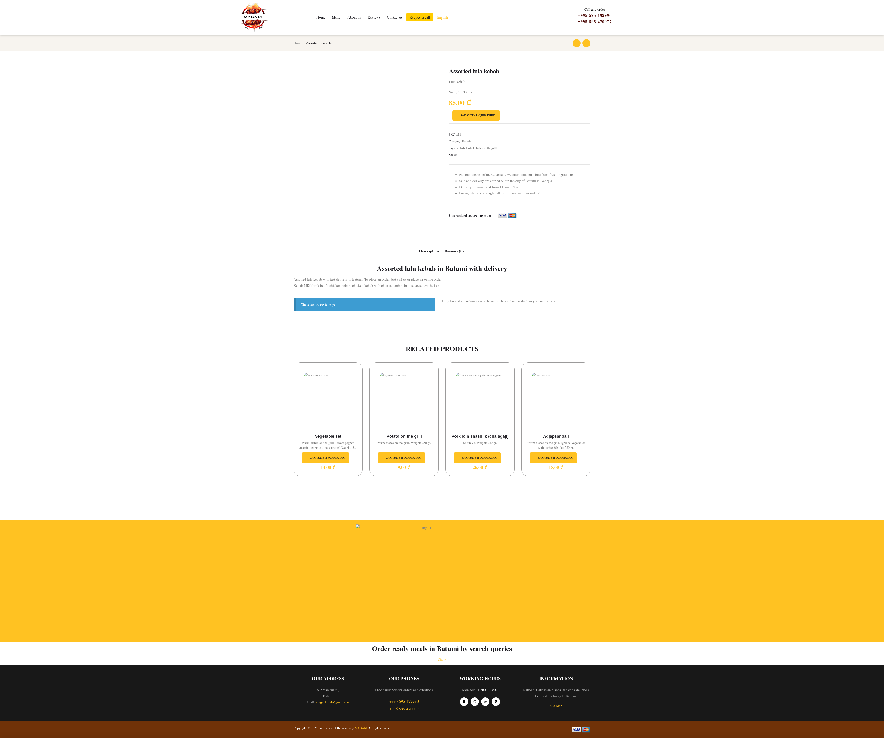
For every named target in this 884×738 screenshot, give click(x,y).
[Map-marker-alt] (496, 701)
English (442, 17)
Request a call (420, 17)
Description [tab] (429, 251)
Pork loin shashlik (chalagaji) (480, 436)
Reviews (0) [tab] (454, 251)
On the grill (489, 148)
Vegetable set (328, 436)
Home (320, 17)
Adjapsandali (556, 436)
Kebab (466, 141)
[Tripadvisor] (485, 701)
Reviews (374, 17)
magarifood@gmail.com (333, 702)
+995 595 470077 (595, 21)
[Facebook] (464, 701)
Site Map (556, 705)
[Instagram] (475, 701)
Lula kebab (473, 148)
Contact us (394, 17)
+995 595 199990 (595, 15)
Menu (336, 17)
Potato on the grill (404, 436)
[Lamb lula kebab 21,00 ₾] (577, 43)
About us (354, 17)
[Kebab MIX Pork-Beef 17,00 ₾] (586, 43)
